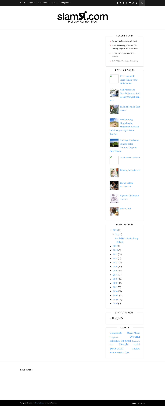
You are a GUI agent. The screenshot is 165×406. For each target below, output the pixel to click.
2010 (115, 291)
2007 (115, 303)
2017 (115, 262)
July (117, 234)
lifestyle (123, 344)
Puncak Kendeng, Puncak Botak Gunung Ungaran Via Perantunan (125, 47)
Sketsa (54, 3)
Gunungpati (116, 333)
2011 (115, 287)
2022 (115, 246)
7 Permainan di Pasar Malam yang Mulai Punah (128, 80)
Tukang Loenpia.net (130, 170)
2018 (115, 258)
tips (127, 352)
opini (137, 344)
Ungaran (114, 337)
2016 (115, 266)
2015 (115, 270)
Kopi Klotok (125, 208)
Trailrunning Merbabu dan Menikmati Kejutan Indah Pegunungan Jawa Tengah (124, 126)
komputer (136, 341)
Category (42, 3)
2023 (115, 230)
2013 (115, 279)
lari (111, 344)
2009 (115, 295)
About (32, 3)
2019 (115, 254)
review (136, 348)
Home (22, 3)
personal (116, 348)
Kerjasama (66, 3)
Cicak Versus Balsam (130, 157)
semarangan (117, 352)
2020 (115, 250)
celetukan (115, 341)
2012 (115, 283)
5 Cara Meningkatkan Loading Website (123, 54)
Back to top (137, 403)
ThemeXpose (39, 403)
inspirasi (126, 340)
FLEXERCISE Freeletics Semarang (125, 61)
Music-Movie (133, 333)
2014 (115, 274)
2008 (115, 299)
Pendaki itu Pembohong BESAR (124, 41)
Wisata (134, 337)
